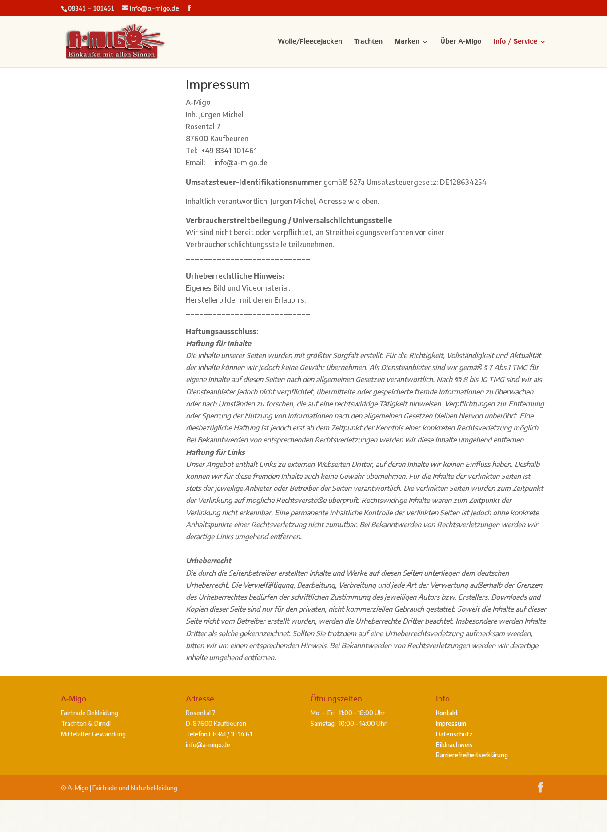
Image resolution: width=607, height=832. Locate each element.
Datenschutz (454, 734)
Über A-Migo (460, 43)
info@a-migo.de (208, 744)
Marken (407, 43)
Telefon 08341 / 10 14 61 (219, 734)
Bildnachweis (454, 744)
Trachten (368, 43)
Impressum (451, 723)
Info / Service (515, 43)
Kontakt (447, 713)
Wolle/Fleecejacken (310, 43)
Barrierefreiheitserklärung (472, 755)
